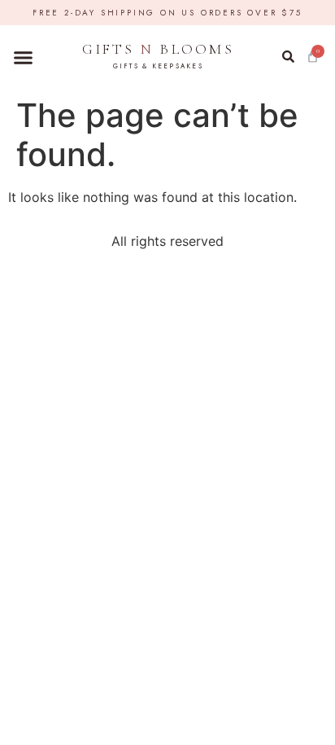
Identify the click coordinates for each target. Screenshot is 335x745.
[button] (23, 57)
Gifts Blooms (158, 55)
